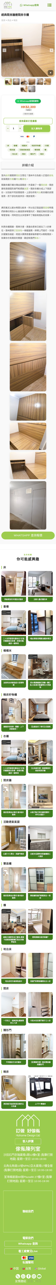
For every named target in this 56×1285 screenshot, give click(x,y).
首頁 (3, 20)
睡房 (15, 20)
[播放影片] (50, 72)
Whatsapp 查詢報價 (28, 535)
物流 (38, 1281)
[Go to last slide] (4, 50)
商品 (9, 20)
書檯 (15, 146)
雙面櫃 (37, 150)
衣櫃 (47, 146)
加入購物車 (36, 128)
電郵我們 (28, 1238)
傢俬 (51, 175)
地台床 (14, 154)
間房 (24, 154)
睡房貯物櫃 (36, 146)
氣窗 (26, 189)
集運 (30, 1281)
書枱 (24, 179)
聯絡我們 (28, 1211)
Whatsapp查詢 (31, 5)
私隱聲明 (28, 1262)
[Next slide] (51, 50)
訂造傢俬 (18, 230)
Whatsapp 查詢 (28, 1243)
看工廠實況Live (28, 1251)
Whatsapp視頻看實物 (29, 101)
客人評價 (28, 1141)
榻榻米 (24, 146)
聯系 (37, 238)
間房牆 (12, 150)
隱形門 (33, 154)
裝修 (7, 175)
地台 (18, 179)
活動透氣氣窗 (25, 150)
